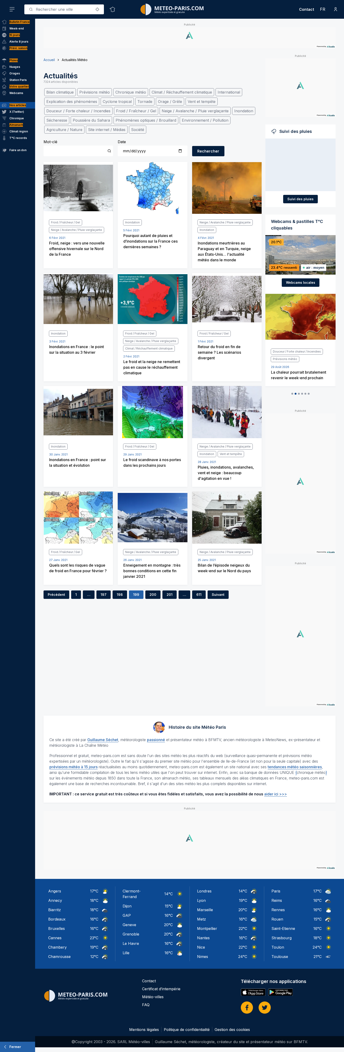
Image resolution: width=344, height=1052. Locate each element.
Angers (54, 891)
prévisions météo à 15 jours (73, 766)
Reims (276, 900)
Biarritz (54, 909)
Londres (204, 891)
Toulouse (279, 956)
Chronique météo (130, 92)
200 (153, 595)
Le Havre (131, 943)
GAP (127, 915)
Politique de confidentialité (187, 1029)
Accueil (49, 60)
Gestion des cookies (232, 1029)
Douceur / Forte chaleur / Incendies (78, 111)
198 (120, 595)
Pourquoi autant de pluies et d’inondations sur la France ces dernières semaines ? (150, 241)
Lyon (201, 900)
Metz (201, 919)
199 (136, 595)
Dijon (127, 906)
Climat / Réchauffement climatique (182, 92)
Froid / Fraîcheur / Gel (136, 111)
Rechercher (208, 151)
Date (122, 141)
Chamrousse (59, 956)
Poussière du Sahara (91, 120)
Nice (201, 947)
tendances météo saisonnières (295, 766)
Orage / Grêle (170, 101)
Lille (126, 952)
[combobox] (64, 9)
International (229, 92)
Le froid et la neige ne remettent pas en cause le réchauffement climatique (151, 367)
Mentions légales (144, 1029)
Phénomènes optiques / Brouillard (146, 120)
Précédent (56, 595)
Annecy (55, 900)
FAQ (146, 1004)
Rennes (278, 909)
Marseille (205, 909)
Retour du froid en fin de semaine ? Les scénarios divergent (219, 352)
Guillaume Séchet (102, 739)
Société (137, 129)
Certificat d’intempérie (161, 988)
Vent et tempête (202, 101)
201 (169, 595)
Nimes (202, 956)
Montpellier (207, 928)
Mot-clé (50, 141)
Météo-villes (153, 996)
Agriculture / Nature (64, 129)
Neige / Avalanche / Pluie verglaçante (195, 111)
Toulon (277, 947)
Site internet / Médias (106, 129)
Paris (275, 891)
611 (198, 595)
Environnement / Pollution (205, 120)
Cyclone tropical (117, 101)
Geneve (129, 924)
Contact (306, 9)
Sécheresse (56, 120)
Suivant (218, 595)
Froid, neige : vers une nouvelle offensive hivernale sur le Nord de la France (77, 249)
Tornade (144, 101)
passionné (156, 739)
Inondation (243, 111)
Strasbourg (281, 938)
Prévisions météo (94, 92)
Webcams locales (300, 282)
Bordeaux (57, 919)
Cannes (55, 938)
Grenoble (131, 934)
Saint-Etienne (283, 928)
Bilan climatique (60, 92)
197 (103, 595)
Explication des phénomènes (71, 101)
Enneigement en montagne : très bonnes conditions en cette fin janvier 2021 (151, 571)
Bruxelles (56, 928)
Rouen (277, 919)
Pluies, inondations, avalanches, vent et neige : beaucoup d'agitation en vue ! (226, 473)
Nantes (203, 938)
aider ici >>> (275, 794)
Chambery (57, 947)
